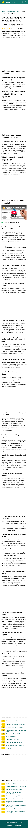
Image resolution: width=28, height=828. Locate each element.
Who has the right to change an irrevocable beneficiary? (16, 806)
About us (9, 825)
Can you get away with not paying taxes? (15, 724)
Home (3, 11)
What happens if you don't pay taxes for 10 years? (16, 731)
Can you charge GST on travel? (13, 808)
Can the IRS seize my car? (12, 739)
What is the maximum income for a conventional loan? (14, 793)
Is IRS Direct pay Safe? (11, 736)
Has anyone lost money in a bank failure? (16, 786)
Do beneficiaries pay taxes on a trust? (15, 745)
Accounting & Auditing (13, 11)
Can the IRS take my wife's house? (14, 742)
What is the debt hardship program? (14, 798)
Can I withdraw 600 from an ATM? (14, 783)
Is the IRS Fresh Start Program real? (14, 727)
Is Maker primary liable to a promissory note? (15, 802)
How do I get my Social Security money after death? (15, 812)
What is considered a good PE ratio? (14, 795)
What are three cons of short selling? (14, 789)
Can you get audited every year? (14, 748)
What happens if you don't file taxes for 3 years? (15, 721)
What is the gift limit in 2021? (13, 733)
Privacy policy (17, 825)
